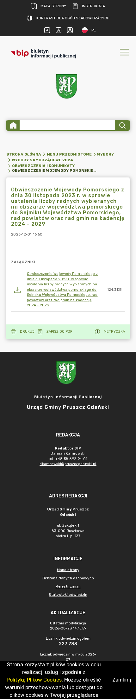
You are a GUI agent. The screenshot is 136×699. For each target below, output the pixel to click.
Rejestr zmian (68, 586)
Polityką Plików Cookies (34, 680)
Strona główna (23, 154)
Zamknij (121, 680)
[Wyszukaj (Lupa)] (122, 125)
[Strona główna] (13, 125)
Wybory (105, 154)
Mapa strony (53, 6)
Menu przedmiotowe (69, 154)
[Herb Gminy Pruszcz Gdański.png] (68, 87)
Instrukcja (93, 6)
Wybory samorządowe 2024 (42, 160)
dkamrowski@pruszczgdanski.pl (68, 464)
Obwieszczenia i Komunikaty (43, 165)
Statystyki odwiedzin (68, 594)
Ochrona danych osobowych (68, 578)
